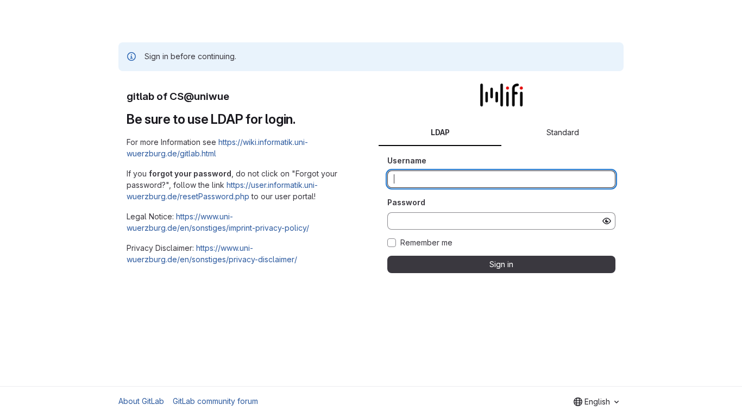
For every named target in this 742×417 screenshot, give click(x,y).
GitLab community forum (215, 401)
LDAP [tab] (440, 132)
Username (406, 160)
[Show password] (606, 221)
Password (406, 202)
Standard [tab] (562, 132)
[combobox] (596, 401)
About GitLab (141, 401)
